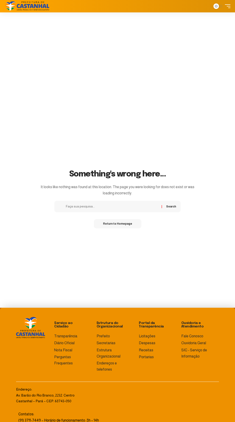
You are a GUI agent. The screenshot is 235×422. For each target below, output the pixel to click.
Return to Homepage (117, 223)
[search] (206, 6)
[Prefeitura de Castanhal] (27, 6)
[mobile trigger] (226, 6)
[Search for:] (112, 206)
